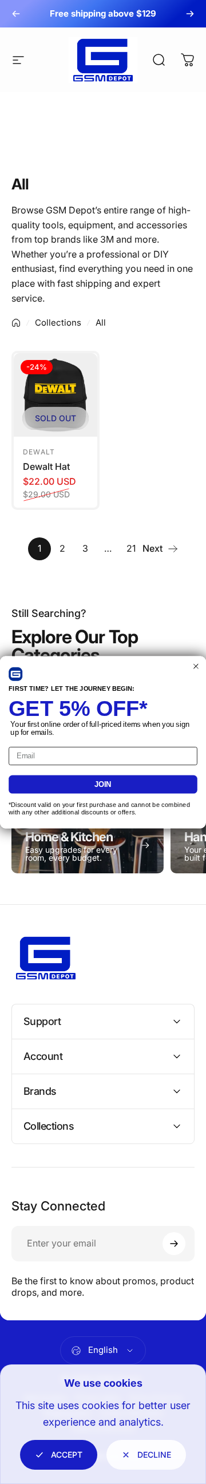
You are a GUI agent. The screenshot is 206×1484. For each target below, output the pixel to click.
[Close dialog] (196, 665)
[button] (15, 673)
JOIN (103, 784)
